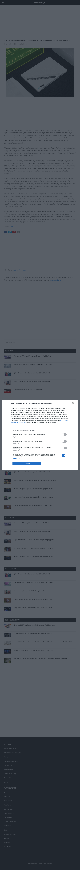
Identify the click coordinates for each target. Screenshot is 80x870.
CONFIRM (26, 463)
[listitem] (40, 430)
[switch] (64, 434)
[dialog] (40, 435)
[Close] (74, 404)
